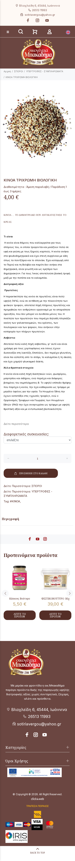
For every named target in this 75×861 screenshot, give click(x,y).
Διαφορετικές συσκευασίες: (26, 434)
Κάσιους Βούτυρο (19, 598)
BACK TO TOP (37, 852)
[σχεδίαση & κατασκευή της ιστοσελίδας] (37, 798)
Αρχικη (7, 71)
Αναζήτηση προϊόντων (16, 26)
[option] (37, 126)
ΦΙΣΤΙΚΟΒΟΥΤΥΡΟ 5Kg (55, 598)
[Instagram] (37, 20)
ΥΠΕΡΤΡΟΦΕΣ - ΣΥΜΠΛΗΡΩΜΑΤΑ (44, 71)
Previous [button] (5, 593)
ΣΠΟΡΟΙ (18, 71)
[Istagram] (35, 734)
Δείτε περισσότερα (16, 424)
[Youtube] (46, 20)
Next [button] (69, 593)
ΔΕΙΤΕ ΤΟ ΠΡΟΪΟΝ (19, 615)
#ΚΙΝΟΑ (15, 501)
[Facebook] (28, 20)
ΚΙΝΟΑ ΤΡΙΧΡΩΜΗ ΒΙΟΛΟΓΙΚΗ (22, 77)
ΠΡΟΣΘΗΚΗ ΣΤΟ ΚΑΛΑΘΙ (33, 473)
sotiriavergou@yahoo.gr (40, 14)
